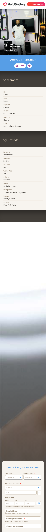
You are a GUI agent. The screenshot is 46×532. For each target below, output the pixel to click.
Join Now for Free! (36, 4)
